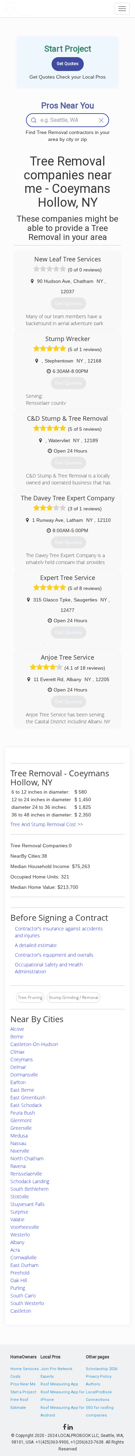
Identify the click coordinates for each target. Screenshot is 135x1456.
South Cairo (23, 1295)
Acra (15, 1250)
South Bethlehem (29, 1189)
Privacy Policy (98, 1376)
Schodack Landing (29, 1181)
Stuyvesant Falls (27, 1204)
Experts (47, 1376)
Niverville (19, 1150)
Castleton (20, 1310)
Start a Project (23, 1392)
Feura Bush (22, 1112)
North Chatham (27, 1158)
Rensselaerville (26, 1173)
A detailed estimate (36, 945)
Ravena (18, 1166)
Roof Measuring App (59, 1384)
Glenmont (21, 1120)
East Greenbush (27, 1097)
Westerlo (20, 1234)
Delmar (18, 1067)
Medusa (19, 1135)
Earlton (18, 1082)
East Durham (24, 1265)
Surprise (19, 1211)
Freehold (19, 1272)
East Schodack (26, 1105)
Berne (17, 1036)
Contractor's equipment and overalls (54, 955)
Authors (93, 1384)
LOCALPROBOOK (43, 8)
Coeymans (21, 1059)
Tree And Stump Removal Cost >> (46, 824)
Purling (17, 1288)
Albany (17, 1242)
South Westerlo (27, 1303)
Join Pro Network (56, 1369)
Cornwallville (23, 1257)
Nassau (18, 1143)
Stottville (19, 1196)
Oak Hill (18, 1280)
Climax (17, 1051)
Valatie (17, 1219)
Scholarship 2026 (101, 1369)
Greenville (21, 1128)
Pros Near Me (23, 1384)
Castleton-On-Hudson (34, 1044)
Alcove (17, 1029)
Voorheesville (24, 1227)
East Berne (22, 1090)
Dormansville (24, 1074)
